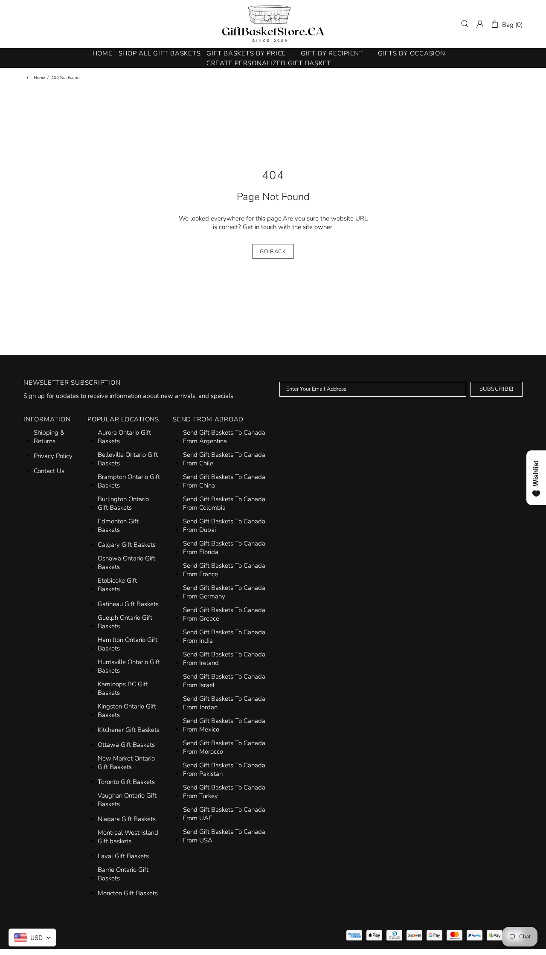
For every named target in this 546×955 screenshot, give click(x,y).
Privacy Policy (53, 456)
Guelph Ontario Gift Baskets (125, 621)
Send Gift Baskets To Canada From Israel (224, 680)
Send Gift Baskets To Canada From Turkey (224, 791)
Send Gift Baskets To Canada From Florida (224, 547)
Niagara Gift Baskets (127, 819)
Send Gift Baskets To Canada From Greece (224, 614)
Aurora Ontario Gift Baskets (124, 436)
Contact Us (49, 471)
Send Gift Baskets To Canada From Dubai (224, 525)
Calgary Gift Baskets (127, 544)
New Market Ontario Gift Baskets (126, 762)
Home (39, 78)
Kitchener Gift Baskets (129, 730)
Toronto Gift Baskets (126, 782)
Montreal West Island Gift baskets (128, 836)
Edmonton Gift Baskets (118, 525)
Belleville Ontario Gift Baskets (128, 458)
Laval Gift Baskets (123, 856)
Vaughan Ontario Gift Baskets (127, 799)
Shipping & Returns (49, 436)
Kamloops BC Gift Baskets (123, 688)
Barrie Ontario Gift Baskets (123, 873)
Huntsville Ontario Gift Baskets (129, 666)
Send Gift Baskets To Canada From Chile (224, 458)
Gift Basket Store (273, 24)
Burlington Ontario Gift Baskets (123, 503)
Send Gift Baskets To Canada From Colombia (224, 503)
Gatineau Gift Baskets (128, 604)
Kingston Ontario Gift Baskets (127, 710)
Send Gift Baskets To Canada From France (224, 569)
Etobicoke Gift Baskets (117, 584)
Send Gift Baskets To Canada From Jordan (224, 702)
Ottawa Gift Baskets (126, 744)
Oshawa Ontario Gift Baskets (126, 562)
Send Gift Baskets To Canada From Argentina (224, 436)
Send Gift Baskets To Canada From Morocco (224, 747)
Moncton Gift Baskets (128, 893)
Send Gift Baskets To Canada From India (224, 636)
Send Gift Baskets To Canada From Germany (224, 592)
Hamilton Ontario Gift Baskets (127, 644)
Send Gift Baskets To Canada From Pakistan (224, 769)
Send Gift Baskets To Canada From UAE (224, 813)
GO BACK (273, 251)
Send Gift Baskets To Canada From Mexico (224, 725)
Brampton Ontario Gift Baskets (129, 481)
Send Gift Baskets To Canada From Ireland (224, 658)
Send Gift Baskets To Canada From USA (224, 836)
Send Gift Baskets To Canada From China (224, 481)
